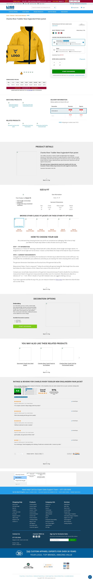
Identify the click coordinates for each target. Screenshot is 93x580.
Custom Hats (33, 515)
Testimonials (48, 510)
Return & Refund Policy (59, 576)
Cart (83, 7)
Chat (26, 3)
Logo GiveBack (48, 512)
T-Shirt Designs (70, 514)
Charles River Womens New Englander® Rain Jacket (13, 106)
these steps (59, 279)
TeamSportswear (34, 519)
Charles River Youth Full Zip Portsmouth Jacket (42, 126)
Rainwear (12, 15)
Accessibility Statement (69, 576)
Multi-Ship (66, 506)
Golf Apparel (32, 523)
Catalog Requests (68, 523)
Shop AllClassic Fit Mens (41, 230)
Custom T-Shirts (33, 510)
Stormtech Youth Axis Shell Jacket (13, 126)
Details (49, 1)
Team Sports (64, 11)
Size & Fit (83, 59)
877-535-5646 (19, 3)
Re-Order (14, 514)
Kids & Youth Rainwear (20, 15)
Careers (47, 508)
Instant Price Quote (79, 75)
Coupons (14, 510)
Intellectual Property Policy (39, 576)
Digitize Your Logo (68, 517)
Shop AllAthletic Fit (63, 230)
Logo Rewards (48, 514)
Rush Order (25, 11)
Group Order (67, 512)
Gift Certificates (67, 521)
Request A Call (15, 519)
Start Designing (68, 71)
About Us (47, 506)
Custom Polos (33, 508)
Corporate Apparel (34, 527)
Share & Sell (66, 508)
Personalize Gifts (33, 525)
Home (7, 15)
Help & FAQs (15, 517)
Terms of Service (29, 576)
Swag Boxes (67, 504)
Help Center (41, 3)
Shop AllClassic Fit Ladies (30, 230)
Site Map (47, 527)
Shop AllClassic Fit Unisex (52, 230)
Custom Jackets (33, 504)
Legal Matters (48, 525)
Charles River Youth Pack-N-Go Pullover (27, 126)
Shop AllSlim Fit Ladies (74, 230)
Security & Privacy (49, 521)
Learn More (55, 25)
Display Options (30, 453)
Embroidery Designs (71, 515)
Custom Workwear (34, 514)
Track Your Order (33, 3)
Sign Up (72, 540)
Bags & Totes (33, 521)
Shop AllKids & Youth (19, 230)
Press (46, 517)
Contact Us (15, 521)
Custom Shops (67, 510)
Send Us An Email (24, 540)
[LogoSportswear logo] (10, 8)
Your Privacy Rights (49, 523)
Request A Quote (16, 515)
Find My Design (15, 506)
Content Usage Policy (49, 576)
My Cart (14, 508)
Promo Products (38, 11)
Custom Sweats (33, 506)
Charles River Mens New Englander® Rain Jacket (28, 105)
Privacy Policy (22, 576)
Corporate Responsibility (51, 519)
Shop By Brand (52, 11)
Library (47, 515)
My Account (15, 504)
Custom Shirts (33, 512)
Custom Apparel (13, 11)
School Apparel (67, 519)
